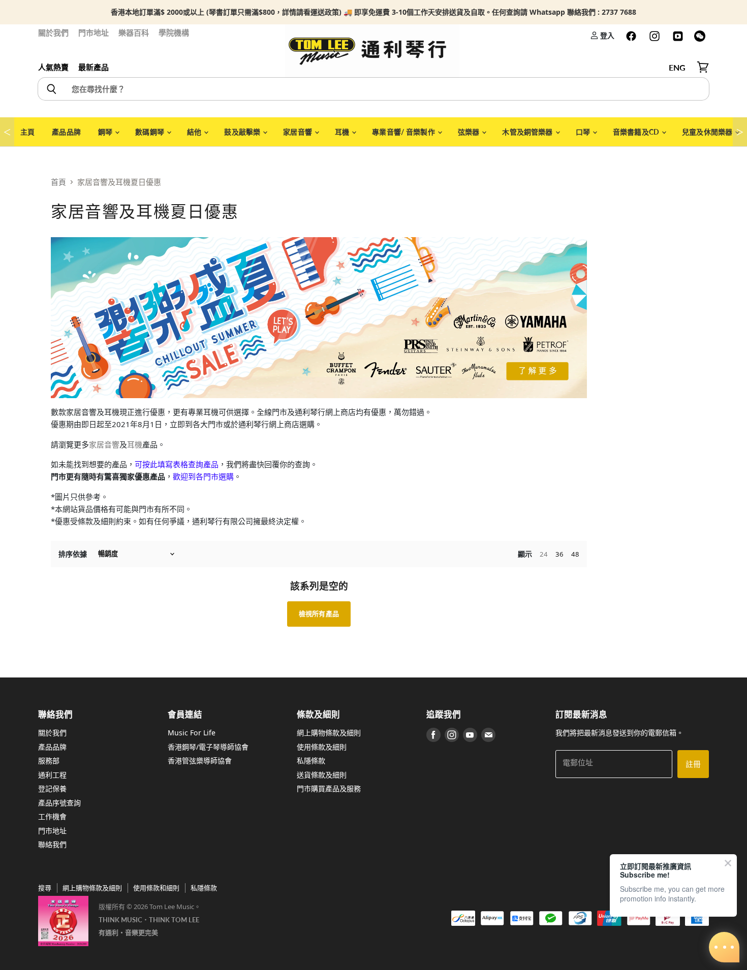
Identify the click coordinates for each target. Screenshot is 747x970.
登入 (606, 35)
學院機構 (174, 32)
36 (559, 554)
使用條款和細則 (156, 887)
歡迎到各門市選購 (203, 476)
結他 (195, 131)
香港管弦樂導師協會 (200, 760)
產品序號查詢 (59, 802)
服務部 (48, 760)
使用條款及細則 (322, 747)
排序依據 (72, 553)
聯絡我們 (52, 844)
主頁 (27, 131)
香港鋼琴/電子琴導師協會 (208, 747)
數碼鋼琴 (150, 131)
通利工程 (52, 775)
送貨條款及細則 (322, 775)
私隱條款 (311, 760)
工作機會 (52, 816)
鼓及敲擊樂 (243, 131)
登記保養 (52, 788)
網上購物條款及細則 (329, 732)
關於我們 (53, 32)
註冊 (693, 763)
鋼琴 (106, 131)
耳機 (343, 131)
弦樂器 (469, 131)
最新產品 (93, 67)
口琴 (584, 131)
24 (544, 554)
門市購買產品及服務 (329, 788)
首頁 (58, 182)
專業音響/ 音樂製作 (404, 131)
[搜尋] (51, 89)
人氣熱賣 (53, 67)
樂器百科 (133, 32)
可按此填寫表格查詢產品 (177, 464)
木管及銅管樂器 (528, 131)
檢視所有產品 (319, 613)
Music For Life (191, 732)
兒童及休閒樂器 (708, 131)
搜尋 (44, 887)
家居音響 (298, 131)
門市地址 (93, 32)
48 (575, 554)
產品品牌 (66, 131)
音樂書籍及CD (637, 131)
